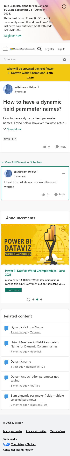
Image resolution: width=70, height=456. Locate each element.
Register (49, 48)
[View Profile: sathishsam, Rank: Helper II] (8, 89)
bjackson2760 (38, 404)
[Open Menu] (64, 59)
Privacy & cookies (36, 431)
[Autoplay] (28, 299)
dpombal (35, 351)
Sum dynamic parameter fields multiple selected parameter (37, 397)
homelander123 (35, 366)
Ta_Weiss (35, 332)
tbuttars (35, 385)
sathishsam (21, 87)
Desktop (11, 59)
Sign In (61, 48)
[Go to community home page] (22, 49)
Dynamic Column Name (27, 327)
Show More (14, 129)
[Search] (39, 49)
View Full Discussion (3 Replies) (23, 162)
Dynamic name (21, 361)
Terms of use (57, 431)
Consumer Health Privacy (18, 449)
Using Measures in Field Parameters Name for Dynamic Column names (35, 344)
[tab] (33, 299)
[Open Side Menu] (5, 49)
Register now (13, 35)
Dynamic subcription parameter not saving (35, 378)
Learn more (13, 290)
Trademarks (10, 439)
